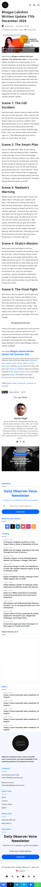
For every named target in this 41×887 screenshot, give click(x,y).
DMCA (4, 808)
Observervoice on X (10, 632)
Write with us (6, 823)
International (7, 363)
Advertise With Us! (8, 820)
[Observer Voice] (5, 5)
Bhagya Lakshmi (14, 392)
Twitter (14, 383)
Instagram (22, 383)
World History (13, 372)
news (14, 363)
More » (20, 438)
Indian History (24, 372)
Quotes (20, 366)
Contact (5, 801)
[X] (20, 441)
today (12, 374)
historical (13, 369)
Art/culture (6, 366)
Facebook (30, 383)
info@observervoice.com (14, 778)
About (4, 797)
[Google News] (20, 397)
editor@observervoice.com (15, 785)
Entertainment (7, 377)
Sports (19, 363)
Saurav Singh (9, 26)
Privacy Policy (7, 804)
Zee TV (23, 392)
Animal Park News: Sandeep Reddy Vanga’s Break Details (20, 461)
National (33, 360)
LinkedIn (5, 386)
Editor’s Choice (28, 363)
